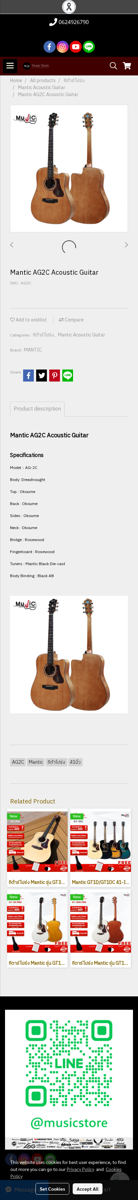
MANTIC (33, 350)
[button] (111, 66)
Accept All (87, 1189)
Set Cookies (52, 1189)
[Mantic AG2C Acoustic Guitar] (69, 169)
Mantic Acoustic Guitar (81, 335)
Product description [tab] (37, 409)
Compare (74, 320)
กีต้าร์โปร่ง (44, 335)
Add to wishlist (31, 320)
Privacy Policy (80, 1169)
